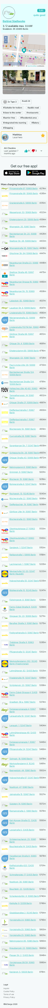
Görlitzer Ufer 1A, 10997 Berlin (23, 511)
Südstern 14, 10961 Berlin (20, 803)
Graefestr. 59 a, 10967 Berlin (22, 702)
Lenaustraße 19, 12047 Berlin (22, 716)
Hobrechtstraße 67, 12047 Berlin (24, 777)
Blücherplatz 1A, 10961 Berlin (22, 429)
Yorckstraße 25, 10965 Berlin (22, 929)
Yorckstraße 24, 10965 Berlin (22, 920)
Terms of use (8, 994)
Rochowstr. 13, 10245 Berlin (22, 493)
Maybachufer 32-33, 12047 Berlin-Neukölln (22, 572)
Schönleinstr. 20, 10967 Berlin (23, 685)
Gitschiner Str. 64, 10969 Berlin (23, 253)
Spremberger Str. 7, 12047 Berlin (24, 445)
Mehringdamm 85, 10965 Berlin (23, 941)
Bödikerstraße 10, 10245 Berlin (23, 590)
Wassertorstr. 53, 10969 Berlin (23, 212)
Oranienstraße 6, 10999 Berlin (23, 203)
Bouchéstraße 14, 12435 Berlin (23, 846)
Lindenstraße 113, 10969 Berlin (23, 312)
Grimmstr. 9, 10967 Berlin (21, 472)
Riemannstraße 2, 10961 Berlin (23, 811)
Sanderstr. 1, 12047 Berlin (21, 547)
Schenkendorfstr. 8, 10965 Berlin (24, 896)
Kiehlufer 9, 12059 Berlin (20, 903)
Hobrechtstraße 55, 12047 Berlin (24, 580)
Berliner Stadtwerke (14, 21)
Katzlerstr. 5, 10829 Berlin (21, 972)
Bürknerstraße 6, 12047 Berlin (23, 484)
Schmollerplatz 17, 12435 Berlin (23, 874)
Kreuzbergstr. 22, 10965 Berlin (23, 948)
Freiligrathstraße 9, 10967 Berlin (24, 632)
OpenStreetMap (32, 66)
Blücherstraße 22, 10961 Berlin (23, 498)
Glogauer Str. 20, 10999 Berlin (23, 616)
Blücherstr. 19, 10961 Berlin (21, 479)
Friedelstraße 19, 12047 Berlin (23, 678)
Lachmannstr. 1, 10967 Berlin (22, 564)
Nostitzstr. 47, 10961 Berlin (21, 787)
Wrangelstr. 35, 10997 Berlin (22, 226)
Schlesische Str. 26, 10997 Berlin (24, 452)
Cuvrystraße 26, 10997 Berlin (22, 436)
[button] (24, 150)
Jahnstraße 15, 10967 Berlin (22, 794)
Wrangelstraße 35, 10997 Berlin (24, 248)
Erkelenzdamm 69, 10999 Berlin (24, 350)
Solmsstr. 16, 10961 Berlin (20, 758)
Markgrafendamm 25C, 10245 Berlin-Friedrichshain (23, 662)
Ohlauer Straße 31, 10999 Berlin (24, 402)
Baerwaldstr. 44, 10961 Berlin (22, 770)
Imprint (6, 988)
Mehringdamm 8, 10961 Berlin (23, 467)
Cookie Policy (8, 991)
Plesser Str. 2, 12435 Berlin (21, 955)
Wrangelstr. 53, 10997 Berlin (22, 358)
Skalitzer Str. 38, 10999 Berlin (23, 241)
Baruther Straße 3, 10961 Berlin (23, 623)
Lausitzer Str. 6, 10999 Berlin (22, 308)
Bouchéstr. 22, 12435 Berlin (22, 889)
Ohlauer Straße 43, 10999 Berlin (24, 457)
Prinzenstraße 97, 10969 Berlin (23, 188)
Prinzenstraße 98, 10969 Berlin (23, 193)
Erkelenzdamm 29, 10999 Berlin (24, 219)
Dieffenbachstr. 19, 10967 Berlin (23, 504)
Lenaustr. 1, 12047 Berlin (20, 725)
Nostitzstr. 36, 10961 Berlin (21, 882)
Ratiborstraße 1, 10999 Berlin (22, 554)
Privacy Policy (9, 997)
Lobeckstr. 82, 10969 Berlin (22, 300)
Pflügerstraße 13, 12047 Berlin (23, 651)
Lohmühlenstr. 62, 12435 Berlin (23, 670)
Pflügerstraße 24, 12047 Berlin (23, 749)
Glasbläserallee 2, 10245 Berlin (23, 912)
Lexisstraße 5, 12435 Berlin (21, 830)
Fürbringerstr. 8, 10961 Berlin (22, 599)
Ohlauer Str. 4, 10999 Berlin (21, 343)
